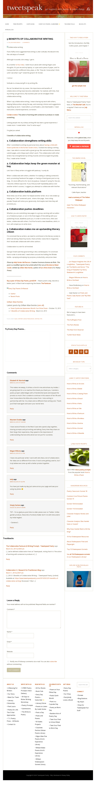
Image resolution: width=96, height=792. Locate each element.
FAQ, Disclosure (55, 775)
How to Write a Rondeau (75, 418)
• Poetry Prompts (27, 705)
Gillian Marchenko (15, 302)
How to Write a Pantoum (75, 413)
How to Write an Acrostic (75, 384)
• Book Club (39, 691)
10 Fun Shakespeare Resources (78, 537)
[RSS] (76, 352)
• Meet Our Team (13, 697)
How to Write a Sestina (75, 423)
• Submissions (26, 709)
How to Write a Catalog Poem (77, 394)
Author (13, 294)
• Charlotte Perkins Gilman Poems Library (40, 730)
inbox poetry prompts (83, 470)
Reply (12, 409)
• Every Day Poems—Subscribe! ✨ (39, 697)
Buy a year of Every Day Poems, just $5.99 (21, 281)
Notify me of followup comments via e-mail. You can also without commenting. (32, 662)
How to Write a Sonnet (75, 428)
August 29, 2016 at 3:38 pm (17, 507)
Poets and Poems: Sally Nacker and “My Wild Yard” (78, 295)
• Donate (80, 695)
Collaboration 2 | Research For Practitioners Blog (23, 570)
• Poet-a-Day (39, 712)
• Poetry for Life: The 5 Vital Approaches (12, 712)
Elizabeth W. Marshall (17, 380)
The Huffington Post (74, 320)
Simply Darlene (15, 505)
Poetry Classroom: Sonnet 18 (77, 491)
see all (40, 305)
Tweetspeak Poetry (48, 10)
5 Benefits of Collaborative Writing (23, 311)
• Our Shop (67, 694)
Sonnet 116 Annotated (75, 509)
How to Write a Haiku (74, 403)
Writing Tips (38, 318)
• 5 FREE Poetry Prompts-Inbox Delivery (26, 691)
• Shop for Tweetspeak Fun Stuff (83, 707)
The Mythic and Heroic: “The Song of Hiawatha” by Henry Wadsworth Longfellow (78, 270)
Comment (11, 609)
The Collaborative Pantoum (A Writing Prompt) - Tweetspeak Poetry (30, 546)
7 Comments (26, 42)
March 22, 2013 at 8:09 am (17, 383)
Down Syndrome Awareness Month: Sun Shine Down (29, 308)
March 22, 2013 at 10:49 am (18, 422)
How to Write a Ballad (74, 389)
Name (9, 632)
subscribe (53, 661)
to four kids (20, 65)
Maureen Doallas (16, 420)
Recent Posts (15, 296)
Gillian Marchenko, (26, 268)
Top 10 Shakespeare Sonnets (77, 549)
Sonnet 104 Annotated (75, 504)
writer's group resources (26, 318)
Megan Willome (15, 451)
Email (9, 642)
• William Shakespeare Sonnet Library (40, 762)
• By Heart (80, 702)
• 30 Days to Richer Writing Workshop (26, 699)
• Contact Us (11, 724)
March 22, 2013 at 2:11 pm (17, 453)
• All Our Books (40, 688)
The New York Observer (75, 330)
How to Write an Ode (74, 408)
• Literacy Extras (40, 703)
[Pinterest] (86, 352)
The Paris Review (73, 325)
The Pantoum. (46, 283)
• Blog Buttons (82, 698)
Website (10, 652)
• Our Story (11, 694)
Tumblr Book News (74, 335)
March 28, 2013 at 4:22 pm (17, 482)
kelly (11, 479)
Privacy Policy (66, 775)
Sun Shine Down (46, 268)
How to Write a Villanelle (75, 433)
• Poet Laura (11, 706)
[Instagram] (81, 352)
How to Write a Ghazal (74, 398)
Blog (16, 318)
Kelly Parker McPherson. (22, 262)
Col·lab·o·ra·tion (12, 115)
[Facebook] (71, 352)
